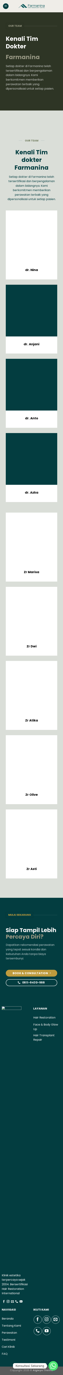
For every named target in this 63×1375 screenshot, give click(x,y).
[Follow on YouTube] (21, 1301)
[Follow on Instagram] (8, 1301)
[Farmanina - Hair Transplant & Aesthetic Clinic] (31, 6)
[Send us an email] (12, 1301)
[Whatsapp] (53, 1366)
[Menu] (6, 6)
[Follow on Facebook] (3, 1301)
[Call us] (16, 1301)
